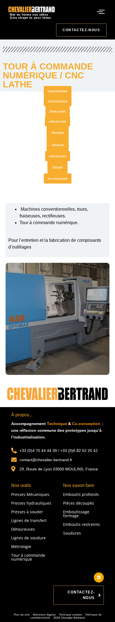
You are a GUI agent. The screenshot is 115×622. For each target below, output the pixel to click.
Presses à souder (27, 511)
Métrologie (21, 546)
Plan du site (22, 614)
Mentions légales (44, 614)
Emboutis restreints (81, 524)
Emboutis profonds (81, 494)
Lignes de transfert (29, 520)
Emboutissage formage (76, 513)
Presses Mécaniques (30, 494)
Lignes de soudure (28, 537)
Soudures (72, 533)
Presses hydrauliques (31, 503)
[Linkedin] (99, 577)
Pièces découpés (78, 503)
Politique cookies (70, 614)
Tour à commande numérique (28, 557)
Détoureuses (23, 529)
